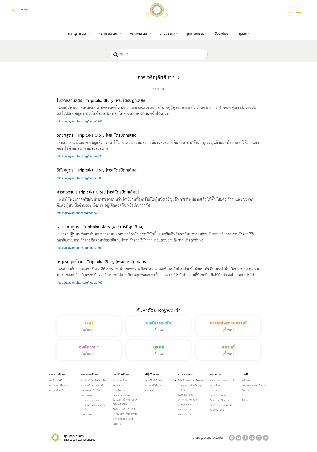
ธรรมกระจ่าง (184, 409)
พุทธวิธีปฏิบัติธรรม (154, 380)
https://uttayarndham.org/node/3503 (80, 178)
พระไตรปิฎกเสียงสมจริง (93, 380)
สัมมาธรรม (86, 395)
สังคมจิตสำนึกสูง (218, 395)
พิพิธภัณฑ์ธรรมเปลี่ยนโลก (190, 380)
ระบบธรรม (86, 414)
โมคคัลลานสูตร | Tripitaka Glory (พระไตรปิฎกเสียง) (101, 100)
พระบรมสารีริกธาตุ (58, 385)
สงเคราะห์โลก (217, 410)
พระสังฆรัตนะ (139, 33)
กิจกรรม (246, 390)
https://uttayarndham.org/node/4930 (80, 156)
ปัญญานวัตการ (185, 394)
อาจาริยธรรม (119, 390)
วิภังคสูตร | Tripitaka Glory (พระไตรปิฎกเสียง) (97, 135)
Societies (221, 33)
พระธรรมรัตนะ (108, 33)
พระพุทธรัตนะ (78, 33)
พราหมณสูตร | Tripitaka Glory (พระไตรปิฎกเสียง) (100, 226)
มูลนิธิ (243, 33)
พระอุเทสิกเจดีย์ (56, 390)
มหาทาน (117, 424)
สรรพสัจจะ (215, 385)
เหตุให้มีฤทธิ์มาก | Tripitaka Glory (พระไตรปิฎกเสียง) (102, 261)
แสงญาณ (150, 390)
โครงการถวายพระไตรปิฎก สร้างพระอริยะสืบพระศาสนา (125, 399)
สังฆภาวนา (118, 385)
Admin (245, 400)
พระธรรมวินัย (120, 380)
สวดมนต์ (214, 390)
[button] (298, 14)
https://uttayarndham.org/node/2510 (80, 213)
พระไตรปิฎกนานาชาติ (92, 385)
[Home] (157, 9)
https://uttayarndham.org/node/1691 (80, 247)
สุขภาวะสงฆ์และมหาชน (221, 405)
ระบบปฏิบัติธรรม (153, 385)
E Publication (184, 404)
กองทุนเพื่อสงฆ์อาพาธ (124, 409)
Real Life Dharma (219, 400)
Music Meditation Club (222, 380)
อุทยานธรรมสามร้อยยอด (254, 385)
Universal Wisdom (187, 399)
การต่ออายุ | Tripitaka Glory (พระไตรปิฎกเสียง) (98, 191)
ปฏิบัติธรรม (167, 33)
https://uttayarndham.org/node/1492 (80, 282)
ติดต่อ (245, 395)
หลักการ (246, 380)
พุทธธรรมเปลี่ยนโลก (91, 390)
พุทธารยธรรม (195, 33)
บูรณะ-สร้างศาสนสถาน (125, 414)
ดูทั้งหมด (88, 329)
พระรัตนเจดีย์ (55, 380)
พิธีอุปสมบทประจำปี (123, 419)
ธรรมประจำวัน (184, 414)
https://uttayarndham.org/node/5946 (80, 121)
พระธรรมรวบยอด (93, 400)
